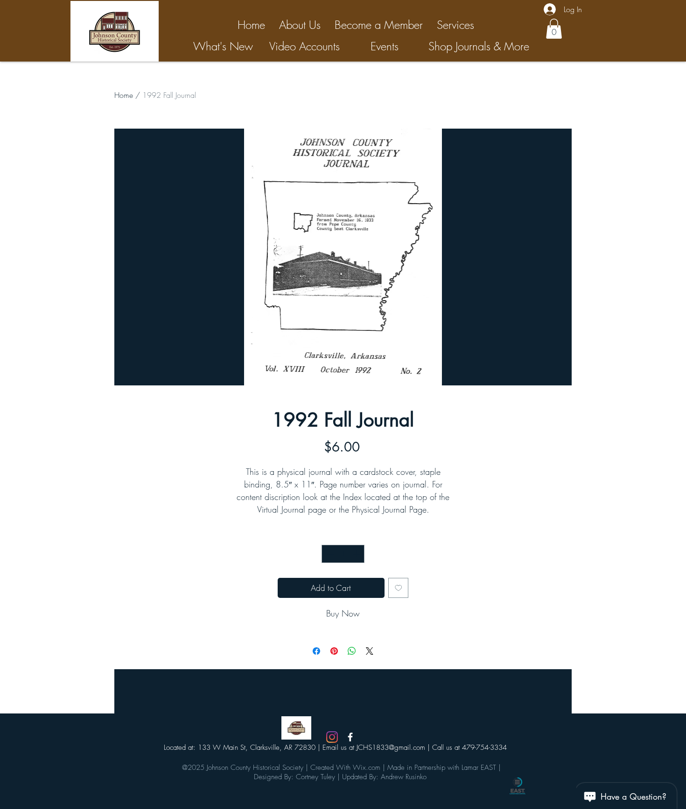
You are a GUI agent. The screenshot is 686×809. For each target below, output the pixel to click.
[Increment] (357, 553)
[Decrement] (329, 553)
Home (123, 95)
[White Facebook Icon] (350, 737)
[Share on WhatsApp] (351, 651)
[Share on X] (369, 651)
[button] (554, 29)
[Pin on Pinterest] (334, 651)
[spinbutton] (343, 553)
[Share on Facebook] (316, 651)
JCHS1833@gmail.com (391, 747)
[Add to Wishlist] (398, 588)
